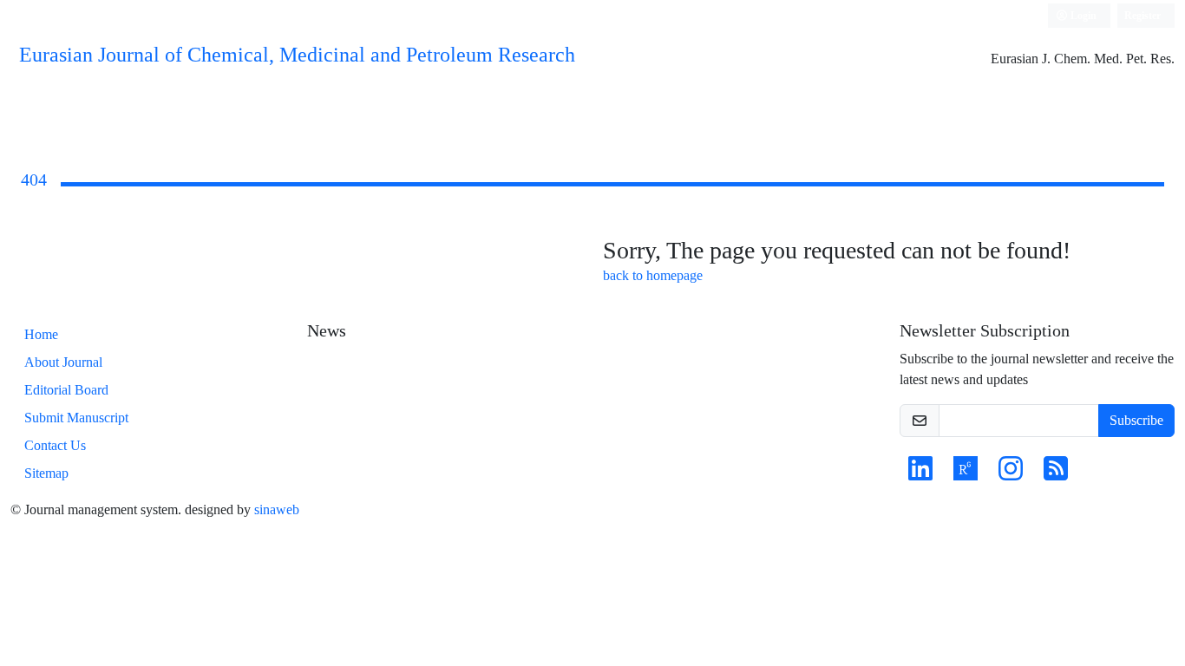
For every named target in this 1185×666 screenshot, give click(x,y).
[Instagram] (1010, 474)
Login (1082, 15)
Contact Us (55, 445)
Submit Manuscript (76, 417)
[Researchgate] (965, 474)
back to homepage (653, 275)
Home (41, 334)
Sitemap (46, 473)
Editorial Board (66, 390)
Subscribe (1136, 420)
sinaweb (276, 509)
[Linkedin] (920, 474)
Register (1142, 15)
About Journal (63, 362)
